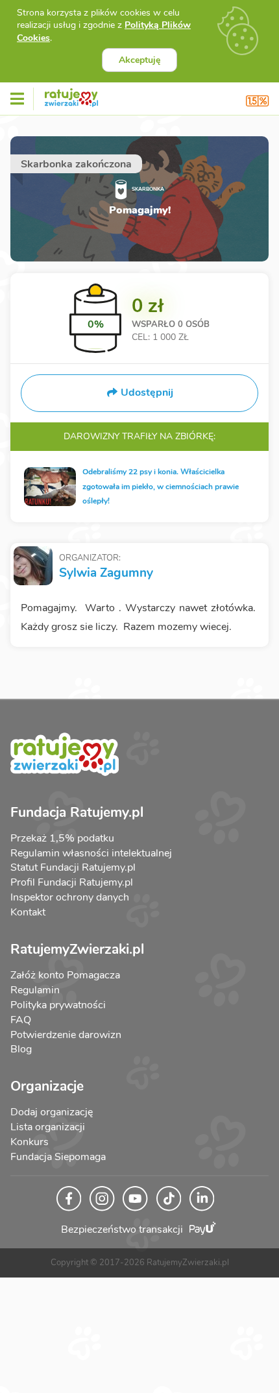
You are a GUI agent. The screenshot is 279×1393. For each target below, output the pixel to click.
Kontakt (27, 912)
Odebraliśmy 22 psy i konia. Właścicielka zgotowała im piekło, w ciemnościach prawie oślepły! (160, 486)
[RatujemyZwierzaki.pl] (71, 95)
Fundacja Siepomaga (58, 1157)
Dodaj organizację (51, 1112)
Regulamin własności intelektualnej (91, 853)
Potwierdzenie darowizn (65, 1035)
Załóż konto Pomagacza (65, 975)
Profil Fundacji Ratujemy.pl (71, 882)
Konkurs (29, 1142)
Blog (21, 1049)
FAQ (20, 1020)
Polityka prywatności (58, 1005)
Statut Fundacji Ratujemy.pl (73, 867)
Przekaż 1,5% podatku (62, 838)
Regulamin (35, 990)
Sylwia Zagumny (106, 572)
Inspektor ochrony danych (69, 897)
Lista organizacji (47, 1127)
